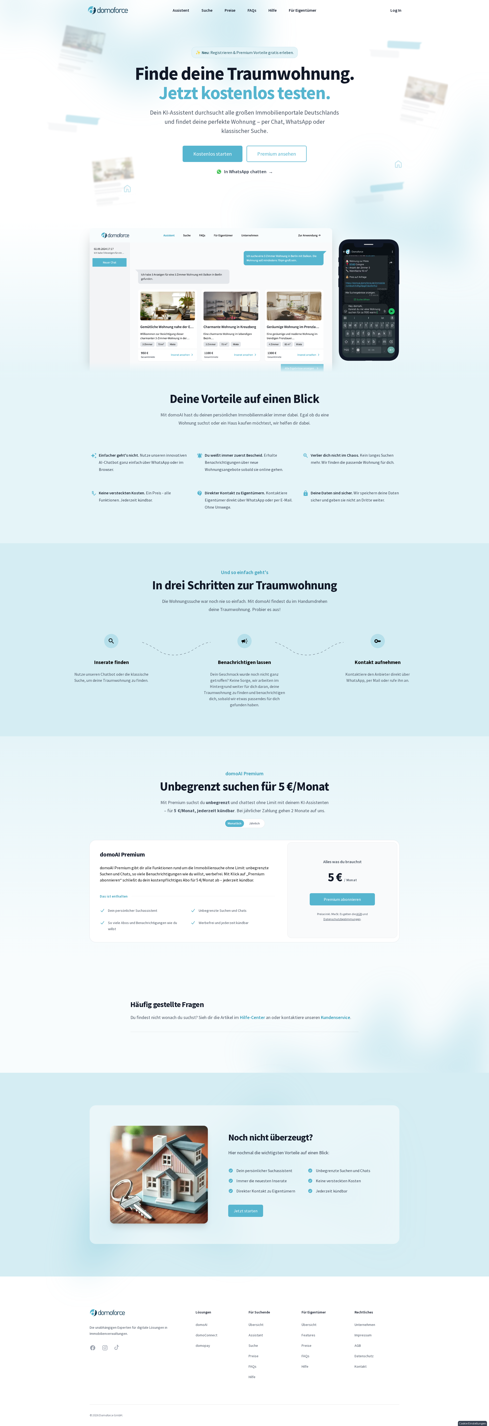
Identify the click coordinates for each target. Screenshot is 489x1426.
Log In (395, 10)
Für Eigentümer (302, 10)
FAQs (252, 10)
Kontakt (360, 1366)
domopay (203, 1345)
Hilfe (272, 10)
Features (308, 1335)
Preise (230, 10)
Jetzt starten (245, 1210)
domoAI (201, 1324)
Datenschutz (364, 1356)
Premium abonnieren (342, 899)
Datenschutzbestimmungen (342, 919)
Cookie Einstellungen (472, 1423)
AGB (359, 914)
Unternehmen (365, 1324)
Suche (206, 10)
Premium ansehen (276, 154)
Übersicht (256, 1324)
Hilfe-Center (252, 1017)
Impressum (363, 1335)
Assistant (256, 1335)
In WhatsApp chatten (248, 171)
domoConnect (206, 1335)
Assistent (181, 10)
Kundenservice (335, 1017)
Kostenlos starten (212, 154)
